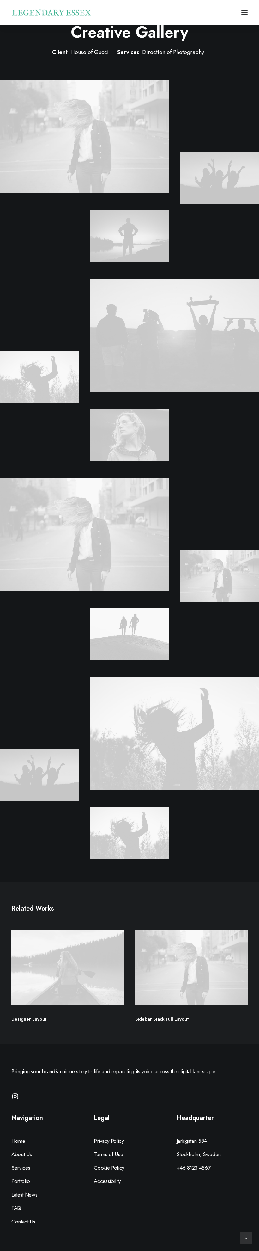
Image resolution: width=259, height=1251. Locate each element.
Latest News (24, 1194)
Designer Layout (28, 1019)
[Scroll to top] (246, 1237)
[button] (244, 12)
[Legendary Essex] (51, 13)
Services (20, 1168)
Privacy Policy (108, 1141)
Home (18, 1141)
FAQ (16, 1208)
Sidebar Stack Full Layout (162, 1019)
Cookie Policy (109, 1168)
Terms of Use (108, 1154)
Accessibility (107, 1181)
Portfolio (20, 1181)
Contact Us (23, 1221)
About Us (21, 1154)
